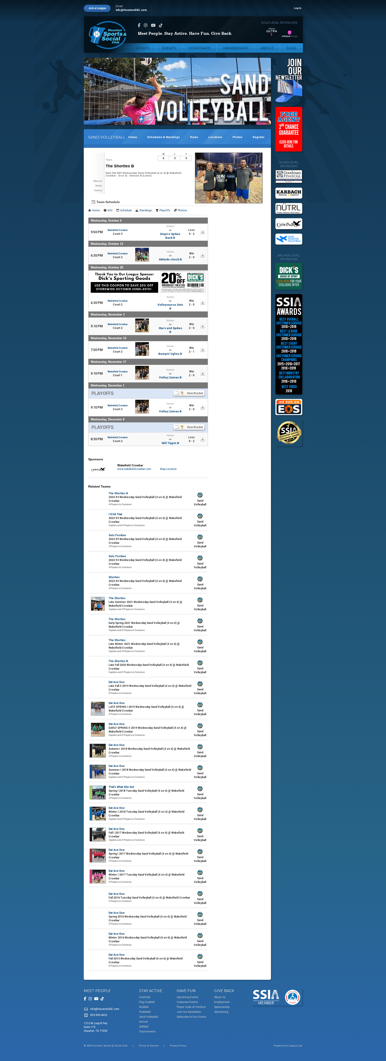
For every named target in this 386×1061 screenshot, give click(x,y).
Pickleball (145, 1011)
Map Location (168, 469)
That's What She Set (121, 787)
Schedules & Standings (163, 137)
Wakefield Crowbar (118, 230)
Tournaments (147, 1031)
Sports (142, 48)
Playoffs (164, 210)
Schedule (126, 210)
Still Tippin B (170, 443)
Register (259, 137)
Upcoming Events (187, 997)
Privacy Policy (178, 1045)
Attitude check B (170, 259)
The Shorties (117, 598)
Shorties (114, 577)
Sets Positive (117, 535)
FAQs (291, 48)
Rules (194, 137)
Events (169, 48)
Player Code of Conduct (191, 1007)
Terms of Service (148, 1045)
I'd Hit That (115, 514)
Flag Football (147, 1002)
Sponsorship (221, 1007)
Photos (237, 137)
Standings (145, 210)
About (267, 48)
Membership (235, 48)
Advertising (221, 1011)
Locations (215, 137)
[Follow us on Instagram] (145, 25)
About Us (219, 997)
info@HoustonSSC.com (131, 10)
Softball (143, 1026)
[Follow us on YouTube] (153, 25)
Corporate (199, 48)
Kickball (144, 1007)
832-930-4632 (98, 1015)
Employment (222, 1002)
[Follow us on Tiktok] (161, 25)
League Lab (295, 1045)
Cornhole (144, 997)
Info (110, 210)
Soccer (143, 1021)
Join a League (97, 8)
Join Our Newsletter (189, 1011)
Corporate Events (187, 1002)
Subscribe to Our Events (191, 1016)
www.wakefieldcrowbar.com (134, 469)
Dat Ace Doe (117, 682)
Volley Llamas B (170, 377)
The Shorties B (118, 493)
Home (132, 137)
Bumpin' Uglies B (170, 353)
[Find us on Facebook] (139, 25)
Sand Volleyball (148, 1016)
